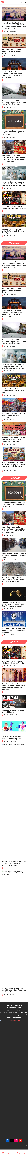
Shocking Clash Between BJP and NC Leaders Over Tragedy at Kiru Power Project (14, 990)
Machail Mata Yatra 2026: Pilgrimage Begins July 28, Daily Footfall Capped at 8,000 (14, 102)
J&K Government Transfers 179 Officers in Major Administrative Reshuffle (13, 630)
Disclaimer (16, 1145)
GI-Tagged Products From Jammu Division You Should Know (12, 51)
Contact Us (9, 1145)
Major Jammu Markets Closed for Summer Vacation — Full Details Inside (14, 555)
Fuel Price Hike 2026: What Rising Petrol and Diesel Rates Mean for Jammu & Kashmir (13, 604)
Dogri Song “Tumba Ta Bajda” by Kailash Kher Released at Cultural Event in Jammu (14, 863)
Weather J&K (17, 1153)
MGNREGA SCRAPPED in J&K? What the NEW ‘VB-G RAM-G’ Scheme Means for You (13, 439)
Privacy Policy (23, 1145)
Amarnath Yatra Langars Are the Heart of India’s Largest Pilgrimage (13, 415)
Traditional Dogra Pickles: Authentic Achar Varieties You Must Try (13, 231)
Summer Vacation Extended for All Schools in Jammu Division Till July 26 (13, 133)
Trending (9, 1153)
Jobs (25, 1153)
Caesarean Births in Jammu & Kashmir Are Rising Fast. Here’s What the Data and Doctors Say (13, 184)
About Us (3, 1145)
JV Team (6, 31)
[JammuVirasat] (2, 2)
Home (3, 1153)
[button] (21, 2)
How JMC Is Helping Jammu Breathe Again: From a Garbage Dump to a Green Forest (13, 579)
